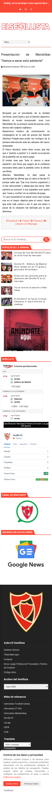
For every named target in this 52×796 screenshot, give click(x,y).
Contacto (8, 659)
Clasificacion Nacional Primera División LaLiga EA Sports (26, 424)
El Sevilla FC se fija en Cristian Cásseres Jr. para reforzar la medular (30, 301)
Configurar (8, 790)
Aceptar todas (12, 784)
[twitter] (20, 9)
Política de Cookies (12, 777)
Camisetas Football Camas (17, 703)
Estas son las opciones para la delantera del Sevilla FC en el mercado (30, 278)
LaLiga (7, 722)
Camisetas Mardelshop (15, 713)
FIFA (6, 732)
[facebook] (31, 9)
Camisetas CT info (13, 708)
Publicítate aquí (11, 654)
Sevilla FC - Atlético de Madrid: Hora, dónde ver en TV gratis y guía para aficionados (30, 267)
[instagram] (26, 9)
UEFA (6, 727)
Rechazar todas (31, 784)
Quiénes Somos (11, 650)
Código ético (10, 672)
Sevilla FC (9, 718)
